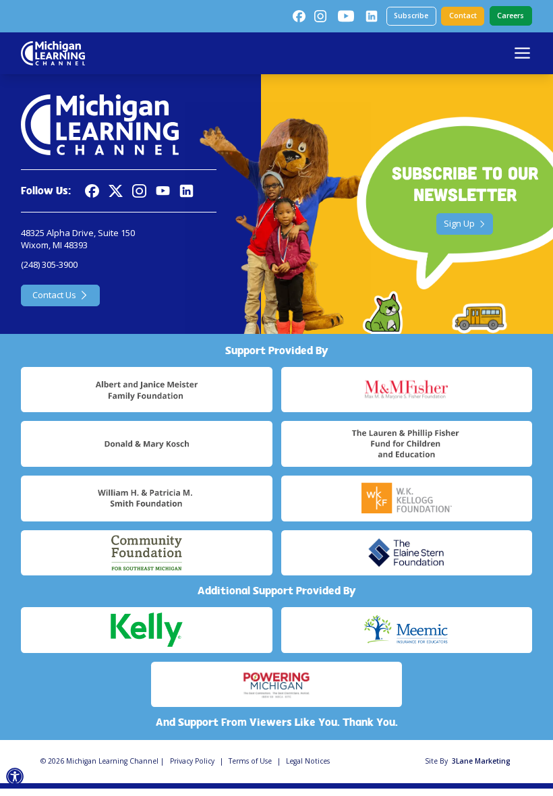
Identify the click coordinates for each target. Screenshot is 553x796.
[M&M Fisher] (406, 390)
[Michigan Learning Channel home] (53, 53)
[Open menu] (522, 53)
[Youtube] (346, 16)
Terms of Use (250, 761)
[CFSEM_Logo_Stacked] (146, 553)
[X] (116, 191)
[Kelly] (146, 630)
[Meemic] (406, 630)
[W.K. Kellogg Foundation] (406, 498)
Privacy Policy (192, 761)
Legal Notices (308, 761)
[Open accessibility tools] (15, 776)
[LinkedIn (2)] (372, 16)
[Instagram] (320, 16)
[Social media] (163, 191)
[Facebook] (299, 16)
